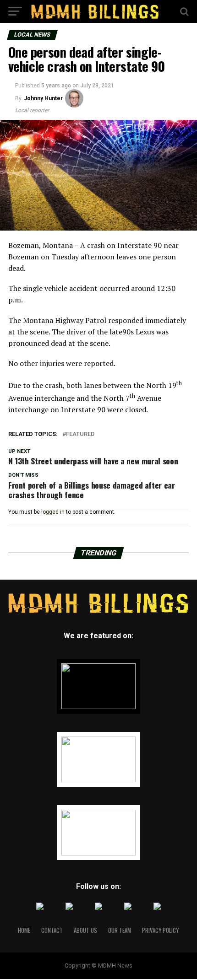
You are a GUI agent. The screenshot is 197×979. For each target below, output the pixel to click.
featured (80, 434)
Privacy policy (160, 930)
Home (24, 930)
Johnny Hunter (43, 98)
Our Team (119, 930)
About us (85, 930)
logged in (53, 512)
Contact (52, 930)
